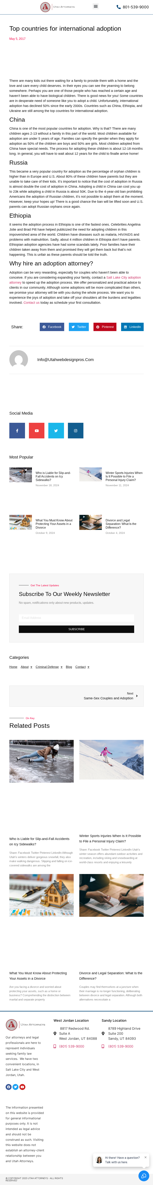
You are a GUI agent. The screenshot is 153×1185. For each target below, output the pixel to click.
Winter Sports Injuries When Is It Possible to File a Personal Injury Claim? (124, 476)
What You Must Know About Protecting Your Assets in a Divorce (54, 524)
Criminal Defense (47, 666)
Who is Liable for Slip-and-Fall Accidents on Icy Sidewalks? (53, 476)
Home (13, 666)
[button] (96, 6)
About (25, 666)
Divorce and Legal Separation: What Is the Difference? (121, 524)
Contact (80, 666)
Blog (69, 666)
